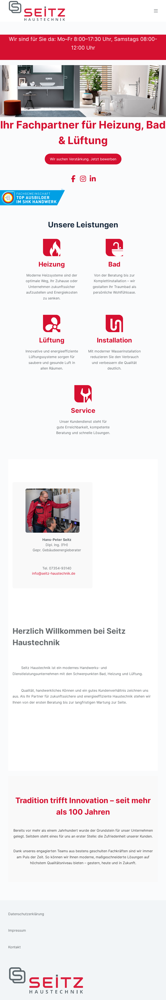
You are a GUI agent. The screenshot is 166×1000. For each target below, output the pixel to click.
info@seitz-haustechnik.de (53, 573)
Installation (114, 340)
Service (83, 410)
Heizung (51, 264)
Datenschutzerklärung (26, 914)
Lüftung (51, 340)
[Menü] (156, 11)
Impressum (17, 930)
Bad (114, 264)
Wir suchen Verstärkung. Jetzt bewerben (83, 159)
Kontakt (14, 947)
